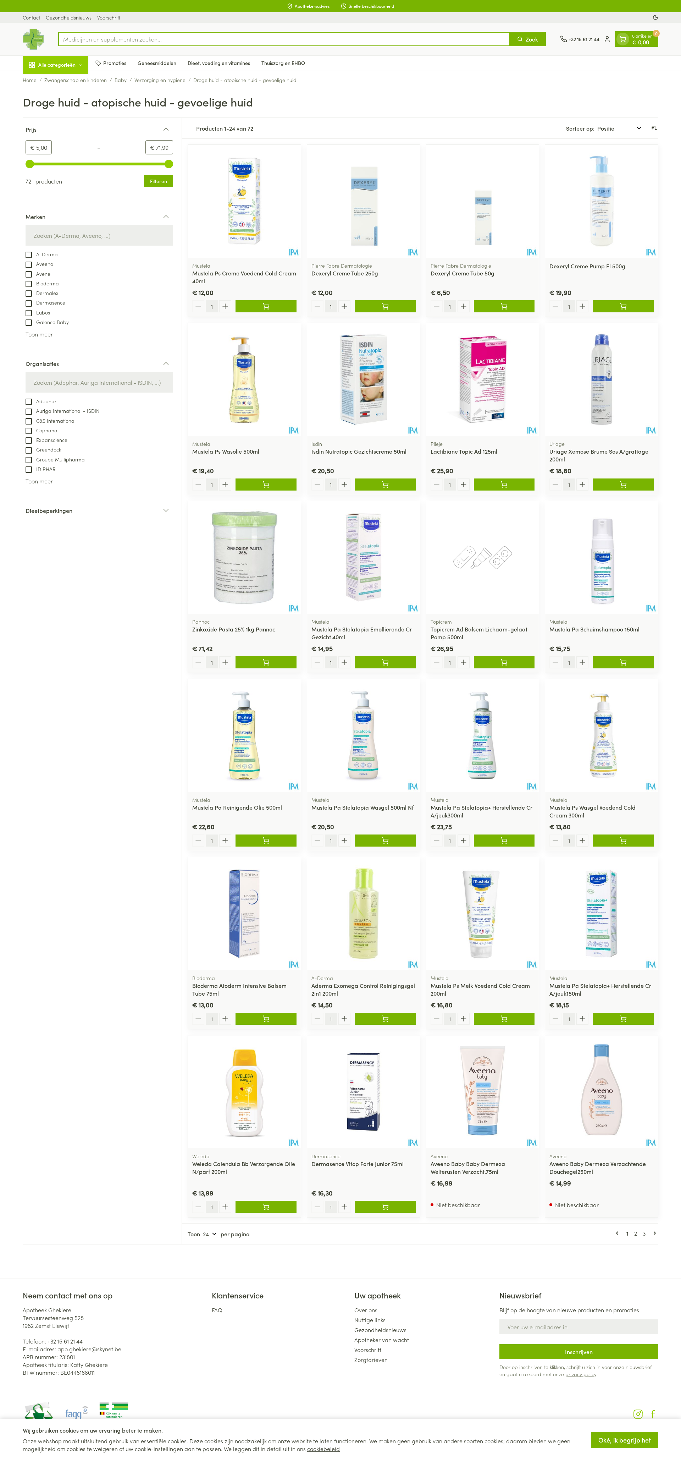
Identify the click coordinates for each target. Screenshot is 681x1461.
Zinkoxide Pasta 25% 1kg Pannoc (233, 629)
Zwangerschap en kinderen (75, 79)
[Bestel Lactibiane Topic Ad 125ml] (504, 484)
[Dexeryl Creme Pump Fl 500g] (601, 201)
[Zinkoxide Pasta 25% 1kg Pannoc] (244, 557)
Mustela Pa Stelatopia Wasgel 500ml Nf (362, 807)
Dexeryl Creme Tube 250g (344, 273)
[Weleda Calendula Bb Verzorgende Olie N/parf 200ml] (244, 1091)
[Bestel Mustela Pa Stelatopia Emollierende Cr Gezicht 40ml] (385, 662)
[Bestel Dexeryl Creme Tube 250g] (385, 306)
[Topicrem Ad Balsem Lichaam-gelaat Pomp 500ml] (482, 557)
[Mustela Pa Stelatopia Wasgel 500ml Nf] (363, 735)
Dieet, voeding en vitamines (219, 62)
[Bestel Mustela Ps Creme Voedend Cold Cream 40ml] (266, 306)
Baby (121, 79)
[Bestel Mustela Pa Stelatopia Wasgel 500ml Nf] (385, 841)
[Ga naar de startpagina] (33, 39)
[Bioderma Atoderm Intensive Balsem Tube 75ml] (244, 913)
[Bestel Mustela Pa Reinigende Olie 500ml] (266, 841)
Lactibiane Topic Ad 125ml (464, 451)
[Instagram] (638, 1414)
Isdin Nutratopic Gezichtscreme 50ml (358, 451)
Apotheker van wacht (381, 1340)
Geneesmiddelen (157, 62)
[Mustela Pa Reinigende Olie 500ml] (244, 735)
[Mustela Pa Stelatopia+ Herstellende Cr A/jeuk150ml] (601, 913)
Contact (31, 17)
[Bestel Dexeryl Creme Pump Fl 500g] (623, 306)
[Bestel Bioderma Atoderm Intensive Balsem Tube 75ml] (266, 1019)
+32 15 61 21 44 (65, 1341)
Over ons (365, 1310)
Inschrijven (579, 1352)
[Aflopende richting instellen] (654, 128)
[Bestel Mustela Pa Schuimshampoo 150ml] (623, 662)
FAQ (217, 1310)
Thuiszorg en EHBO (283, 62)
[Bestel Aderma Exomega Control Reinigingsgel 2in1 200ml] (385, 1019)
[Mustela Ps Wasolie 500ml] (244, 379)
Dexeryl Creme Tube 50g (462, 273)
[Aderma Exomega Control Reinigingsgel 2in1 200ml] (363, 913)
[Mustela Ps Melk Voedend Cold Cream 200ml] (482, 913)
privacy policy (580, 1374)
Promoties (114, 62)
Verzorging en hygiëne (160, 79)
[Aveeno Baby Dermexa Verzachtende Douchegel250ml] (601, 1091)
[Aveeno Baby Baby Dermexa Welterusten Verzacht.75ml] (482, 1091)
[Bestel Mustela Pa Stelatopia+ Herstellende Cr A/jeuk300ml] (504, 841)
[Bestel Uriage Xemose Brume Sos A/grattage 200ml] (623, 484)
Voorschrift (108, 17)
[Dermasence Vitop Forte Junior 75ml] (363, 1091)
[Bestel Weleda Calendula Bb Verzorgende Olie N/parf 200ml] (266, 1207)
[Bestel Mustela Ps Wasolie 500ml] (266, 484)
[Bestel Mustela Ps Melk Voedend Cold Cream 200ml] (504, 1019)
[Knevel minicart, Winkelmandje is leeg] (622, 39)
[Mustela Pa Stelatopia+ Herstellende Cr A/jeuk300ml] (482, 735)
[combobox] (284, 39)
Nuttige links (370, 1320)
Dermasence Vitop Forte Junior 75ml (357, 1163)
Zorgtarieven (371, 1359)
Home (30, 79)
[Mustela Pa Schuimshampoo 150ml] (601, 557)
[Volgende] (653, 1233)
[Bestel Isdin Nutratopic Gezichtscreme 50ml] (385, 484)
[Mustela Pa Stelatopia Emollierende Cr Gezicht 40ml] (363, 557)
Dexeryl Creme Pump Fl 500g (587, 266)
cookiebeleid (323, 1448)
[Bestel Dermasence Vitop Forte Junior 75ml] (385, 1207)
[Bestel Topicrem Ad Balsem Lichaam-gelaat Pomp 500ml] (504, 662)
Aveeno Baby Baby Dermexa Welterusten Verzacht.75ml (468, 1167)
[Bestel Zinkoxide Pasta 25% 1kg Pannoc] (266, 662)
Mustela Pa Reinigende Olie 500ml (237, 807)
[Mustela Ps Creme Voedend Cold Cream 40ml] (244, 201)
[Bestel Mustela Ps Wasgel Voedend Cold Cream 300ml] (623, 841)
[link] (619, 1233)
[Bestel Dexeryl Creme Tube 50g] (504, 306)
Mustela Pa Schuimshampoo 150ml (594, 629)
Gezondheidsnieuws (69, 17)
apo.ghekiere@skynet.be (89, 1349)
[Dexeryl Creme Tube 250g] (363, 201)
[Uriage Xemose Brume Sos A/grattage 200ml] (601, 379)
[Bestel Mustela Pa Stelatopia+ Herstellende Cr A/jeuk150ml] (623, 1019)
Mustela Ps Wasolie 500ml (225, 451)
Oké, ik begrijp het (624, 1439)
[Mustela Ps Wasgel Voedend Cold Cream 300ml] (601, 735)
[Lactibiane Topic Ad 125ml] (482, 379)
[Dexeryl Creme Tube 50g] (482, 201)
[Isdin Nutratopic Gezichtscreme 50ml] (363, 379)
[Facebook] (653, 1414)
